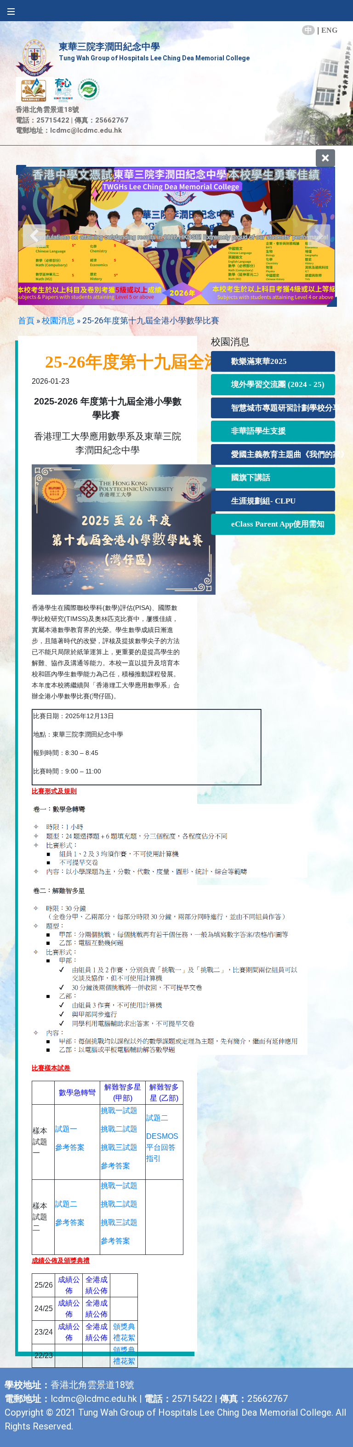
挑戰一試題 (119, 1110)
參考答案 (70, 1147)
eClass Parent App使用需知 (275, 524)
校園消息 (58, 320)
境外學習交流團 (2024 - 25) (275, 384)
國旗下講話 (250, 477)
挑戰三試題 (119, 1147)
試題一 (66, 1129)
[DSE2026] (176, 236)
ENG (329, 30)
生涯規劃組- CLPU (263, 501)
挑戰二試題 (119, 1129)
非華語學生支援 (258, 431)
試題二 (157, 1118)
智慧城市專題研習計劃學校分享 (275, 408)
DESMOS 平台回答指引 (162, 1147)
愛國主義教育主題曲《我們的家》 (275, 454)
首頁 (26, 320)
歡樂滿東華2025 (259, 361)
